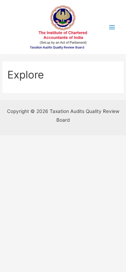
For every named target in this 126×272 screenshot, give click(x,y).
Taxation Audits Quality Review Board (57, 47)
